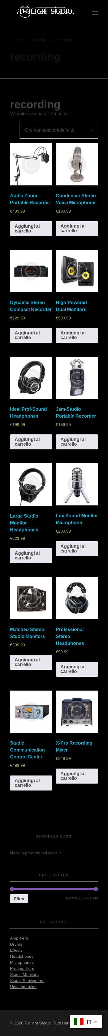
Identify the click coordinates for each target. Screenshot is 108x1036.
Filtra (19, 898)
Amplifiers (19, 938)
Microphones (22, 962)
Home (18, 40)
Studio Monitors (24, 974)
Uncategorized (23, 986)
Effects (16, 950)
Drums (16, 944)
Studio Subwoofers (27, 980)
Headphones (21, 956)
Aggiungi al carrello (27, 228)
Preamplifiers (22, 968)
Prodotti (38, 40)
